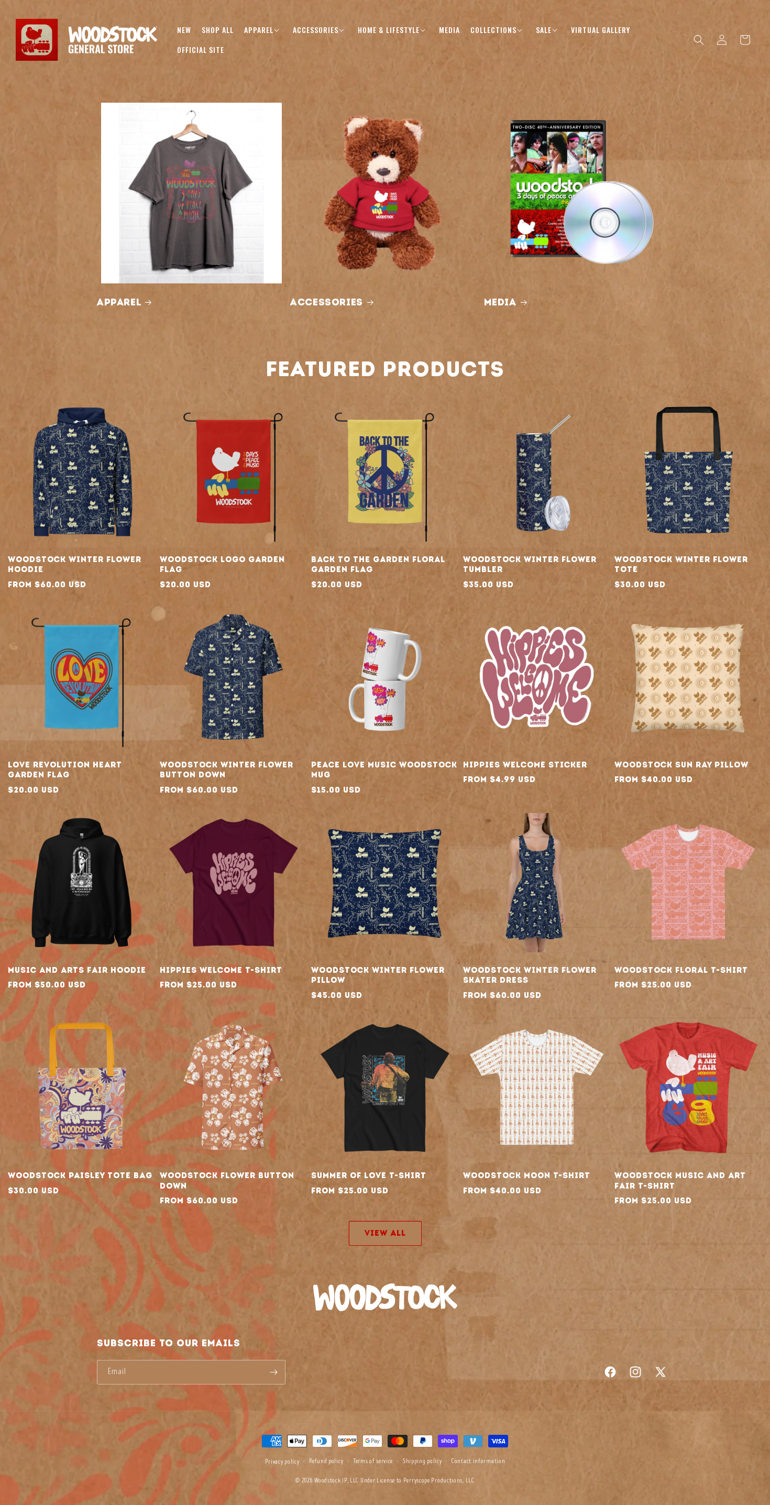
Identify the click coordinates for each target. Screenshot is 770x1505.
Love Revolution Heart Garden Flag (65, 770)
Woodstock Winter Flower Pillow (378, 975)
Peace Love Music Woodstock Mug (384, 770)
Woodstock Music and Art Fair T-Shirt (680, 1181)
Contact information (478, 1461)
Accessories (326, 302)
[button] (263, 30)
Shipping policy (422, 1461)
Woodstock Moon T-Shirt (526, 1175)
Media (500, 302)
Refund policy (326, 1461)
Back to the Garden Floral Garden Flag (378, 565)
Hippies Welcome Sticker (525, 765)
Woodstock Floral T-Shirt (681, 970)
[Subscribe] (273, 1372)
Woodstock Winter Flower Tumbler (530, 565)
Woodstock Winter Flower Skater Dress (530, 975)
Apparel (119, 302)
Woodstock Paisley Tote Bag (80, 1175)
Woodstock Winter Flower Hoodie (74, 565)
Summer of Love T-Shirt (368, 1175)
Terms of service (373, 1461)
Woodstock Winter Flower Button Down (226, 770)
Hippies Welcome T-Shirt (221, 970)
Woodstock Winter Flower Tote (681, 565)
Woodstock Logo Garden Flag (222, 565)
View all (385, 1233)
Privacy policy (282, 1462)
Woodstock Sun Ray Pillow (681, 765)
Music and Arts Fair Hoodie (77, 970)
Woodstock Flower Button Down (227, 1181)
